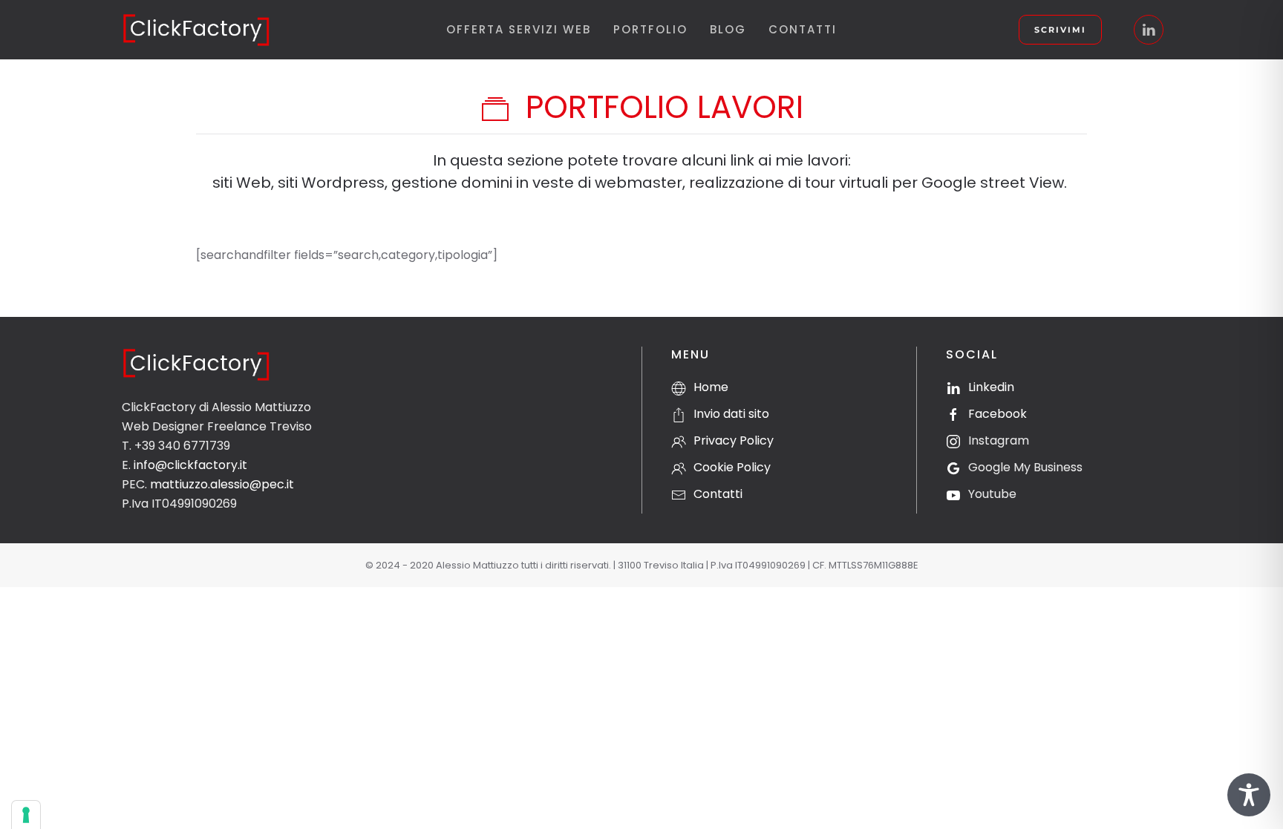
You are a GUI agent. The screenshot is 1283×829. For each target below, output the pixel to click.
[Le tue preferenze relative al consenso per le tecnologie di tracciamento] (26, 815)
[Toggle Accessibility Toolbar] (1249, 795)
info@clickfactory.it (190, 465)
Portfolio (650, 29)
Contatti (802, 29)
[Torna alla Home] (196, 29)
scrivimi (1060, 29)
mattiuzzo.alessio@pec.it (222, 484)
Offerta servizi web (518, 29)
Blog (728, 29)
